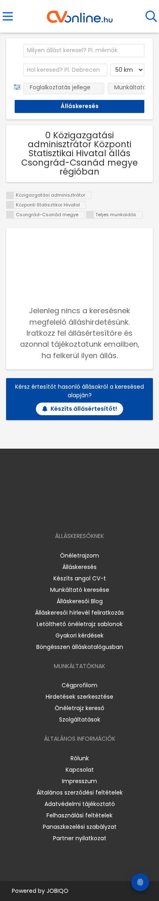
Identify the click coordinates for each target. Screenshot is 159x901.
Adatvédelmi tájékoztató (79, 804)
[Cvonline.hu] (80, 14)
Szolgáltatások (79, 719)
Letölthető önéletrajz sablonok (80, 624)
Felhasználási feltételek (79, 815)
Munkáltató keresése (79, 590)
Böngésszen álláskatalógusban (79, 647)
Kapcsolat (80, 770)
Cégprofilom (79, 685)
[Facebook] (61, 512)
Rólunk (80, 758)
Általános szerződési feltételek (80, 792)
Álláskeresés (79, 567)
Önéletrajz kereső (79, 708)
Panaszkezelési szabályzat (80, 827)
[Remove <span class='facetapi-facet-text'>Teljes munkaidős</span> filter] (90, 214)
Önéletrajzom (79, 555)
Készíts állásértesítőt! (84, 409)
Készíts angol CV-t (79, 578)
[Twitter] (99, 512)
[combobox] (83, 50)
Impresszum (79, 781)
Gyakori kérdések (79, 635)
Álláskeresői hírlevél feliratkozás (79, 613)
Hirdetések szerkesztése (79, 697)
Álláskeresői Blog (80, 601)
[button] (19, 87)
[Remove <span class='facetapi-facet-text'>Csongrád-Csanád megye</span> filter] (10, 214)
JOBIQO (57, 891)
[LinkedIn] (88, 512)
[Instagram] (74, 512)
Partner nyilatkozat (79, 838)
